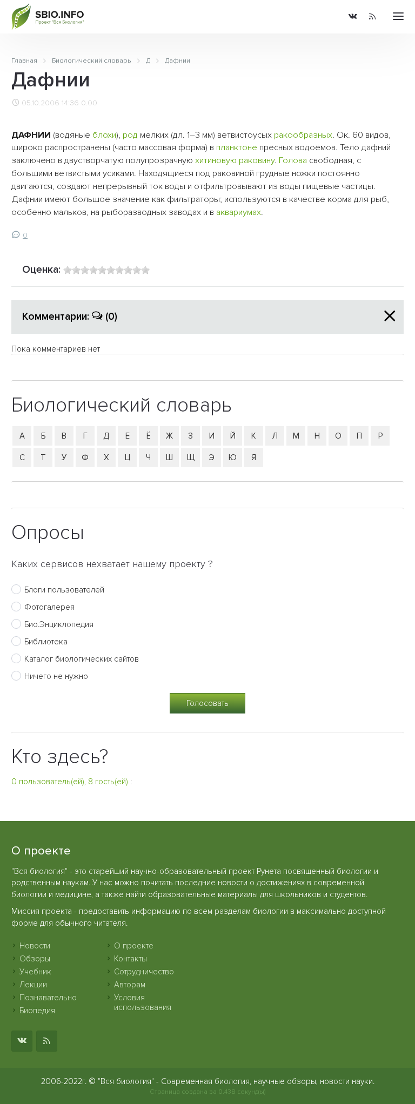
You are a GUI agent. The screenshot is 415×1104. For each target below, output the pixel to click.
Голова (293, 160)
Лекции (33, 984)
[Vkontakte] (353, 17)
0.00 (89, 103)
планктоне (236, 147)
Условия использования (142, 1002)
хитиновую (216, 160)
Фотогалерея (49, 607)
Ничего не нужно (56, 676)
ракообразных (303, 135)
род (130, 135)
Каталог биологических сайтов (81, 659)
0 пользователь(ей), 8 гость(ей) (69, 781)
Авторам (129, 984)
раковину (257, 160)
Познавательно (48, 997)
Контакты (130, 959)
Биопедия (37, 1010)
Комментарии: (69, 316)
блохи (104, 135)
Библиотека (46, 642)
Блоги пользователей (64, 590)
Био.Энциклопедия (58, 624)
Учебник (35, 972)
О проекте (133, 946)
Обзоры (34, 959)
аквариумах (238, 212)
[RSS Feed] (372, 17)
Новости (34, 946)
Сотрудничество (144, 972)
